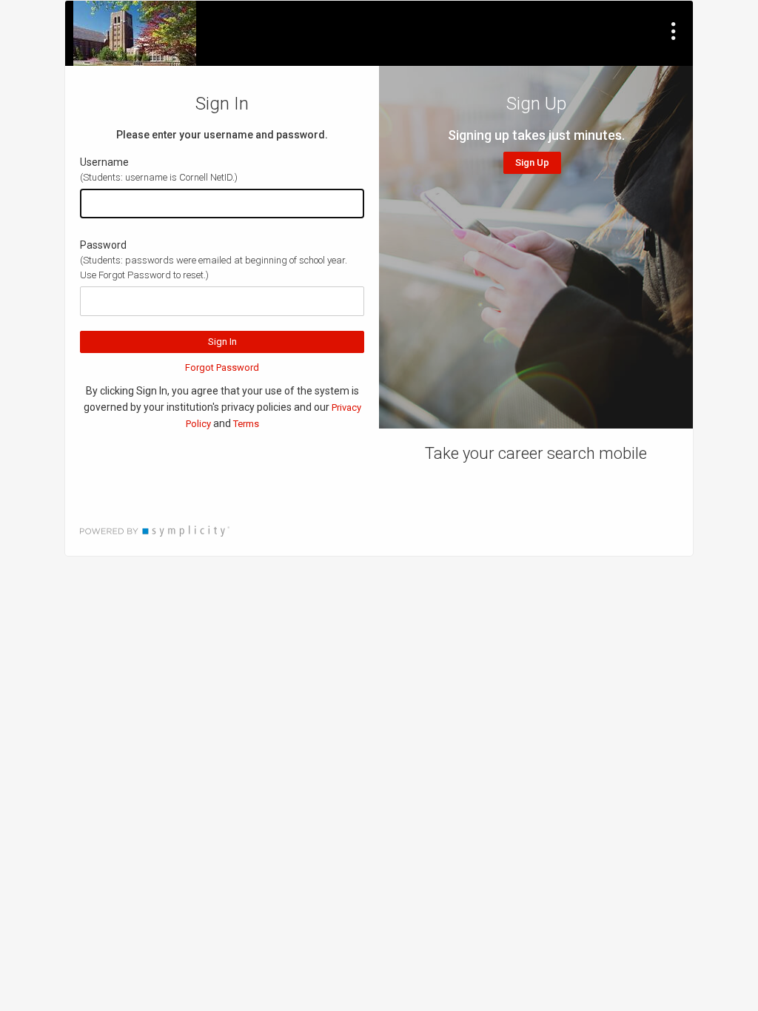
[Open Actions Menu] (673, 31)
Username (104, 162)
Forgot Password (222, 367)
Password (103, 245)
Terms (246, 423)
